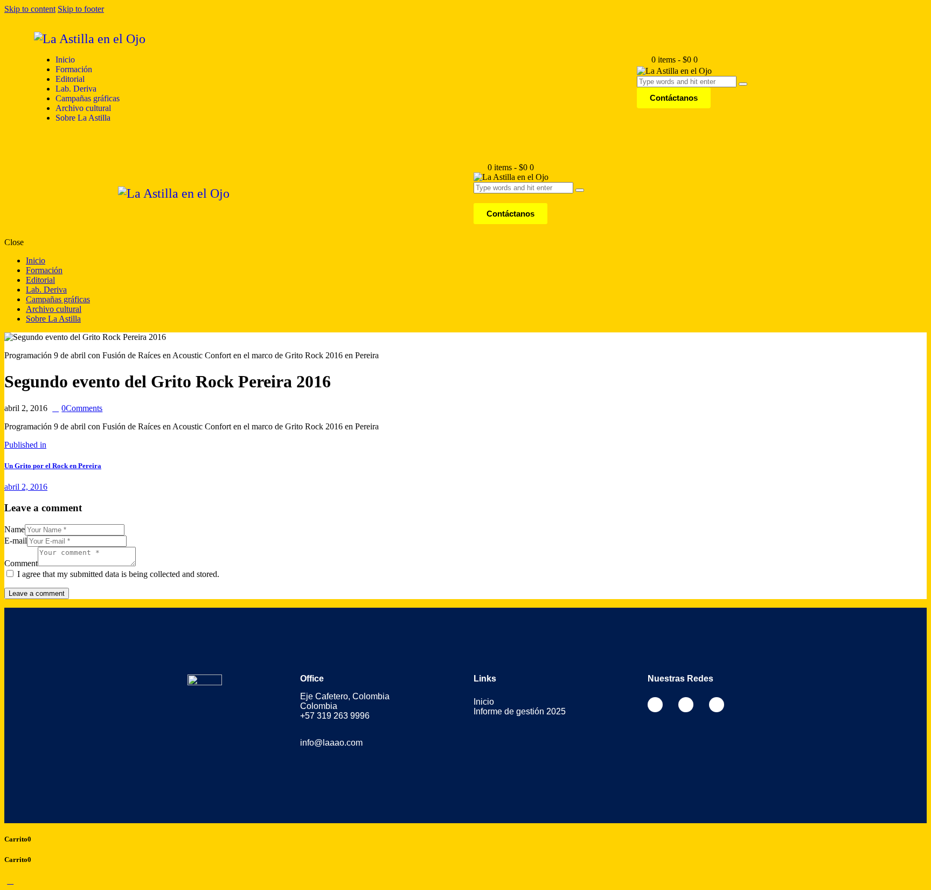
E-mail (15, 540)
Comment (21, 563)
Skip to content (29, 8)
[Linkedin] (716, 704)
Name (14, 529)
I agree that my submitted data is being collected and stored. (118, 574)
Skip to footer (81, 8)
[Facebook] (655, 704)
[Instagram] (685, 704)
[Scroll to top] (10, 880)
